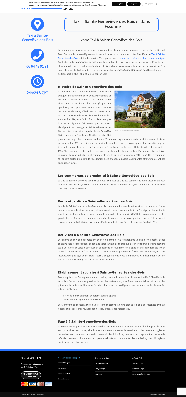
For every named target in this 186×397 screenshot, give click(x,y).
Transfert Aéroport (64, 363)
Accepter (118, 4)
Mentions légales (38, 394)
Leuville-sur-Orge (137, 363)
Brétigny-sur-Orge (138, 369)
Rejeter (134, 4)
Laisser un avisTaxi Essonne (32, 375)
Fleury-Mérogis (100, 369)
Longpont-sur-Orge (101, 363)
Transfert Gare (62, 368)
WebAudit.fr (161, 394)
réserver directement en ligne (149, 58)
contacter (124, 58)
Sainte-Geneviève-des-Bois (141, 374)
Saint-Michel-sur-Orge (102, 358)
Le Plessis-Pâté (137, 358)
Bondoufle (98, 374)
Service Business (63, 379)
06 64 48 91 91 (32, 358)
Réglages (101, 5)
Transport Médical (64, 374)
